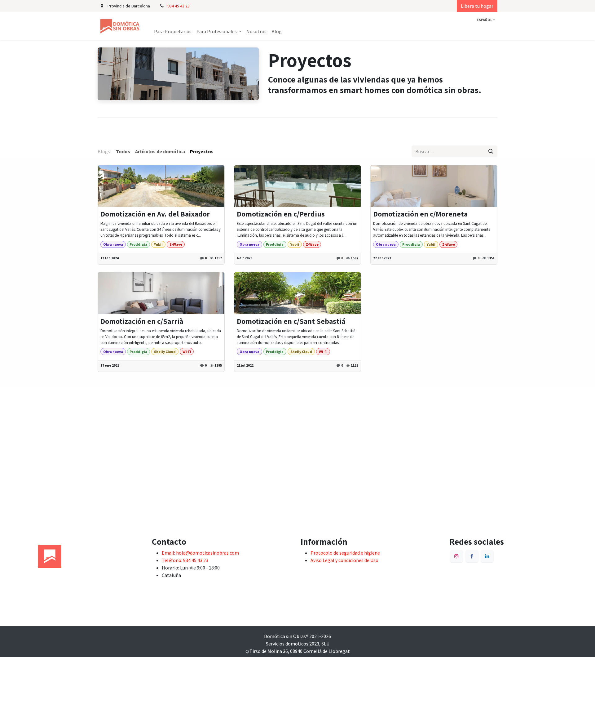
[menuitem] (173, 31)
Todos (123, 151)
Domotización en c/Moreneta (420, 213)
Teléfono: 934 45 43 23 (185, 560)
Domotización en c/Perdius (281, 213)
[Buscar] (490, 151)
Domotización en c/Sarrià (141, 321)
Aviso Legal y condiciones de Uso (344, 560)
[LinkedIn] (487, 556)
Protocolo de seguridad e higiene (345, 553)
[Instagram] (456, 556)
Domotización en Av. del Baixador (155, 213)
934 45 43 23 (178, 6)
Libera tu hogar (477, 6)
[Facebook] (472, 556)
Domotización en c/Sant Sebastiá (291, 321)
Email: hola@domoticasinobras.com (200, 553)
